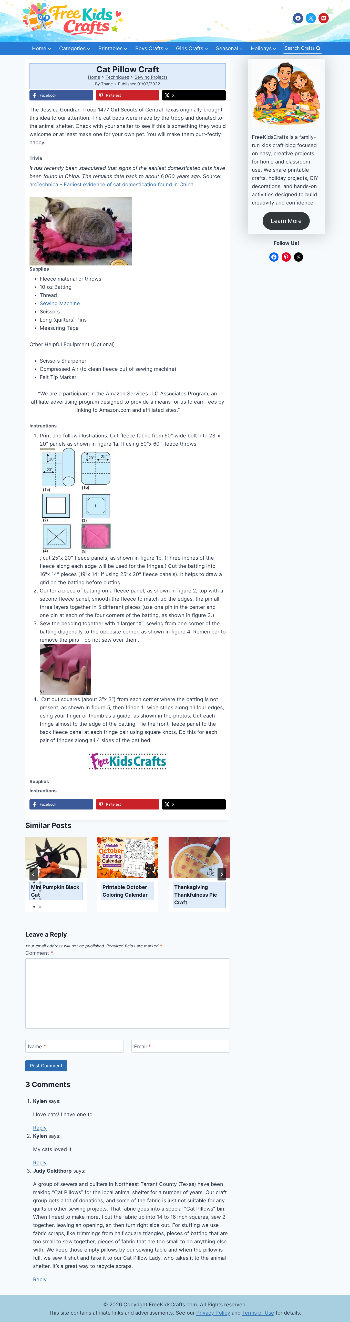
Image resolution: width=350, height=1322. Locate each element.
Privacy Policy (213, 1313)
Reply (40, 1128)
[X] (311, 18)
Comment (39, 953)
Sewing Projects (151, 77)
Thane (107, 83)
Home (94, 77)
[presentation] (56, 857)
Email (142, 1046)
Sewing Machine (60, 303)
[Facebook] (298, 18)
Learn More (286, 220)
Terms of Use (258, 1313)
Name (37, 1046)
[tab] (40, 866)
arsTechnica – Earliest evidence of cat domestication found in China (111, 184)
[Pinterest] (323, 18)
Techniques (117, 77)
